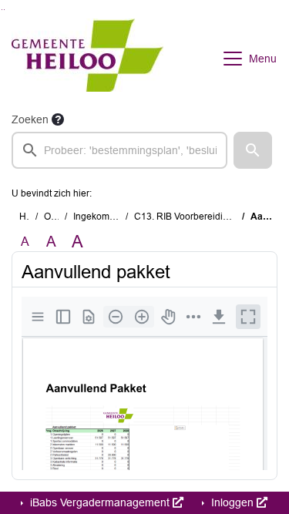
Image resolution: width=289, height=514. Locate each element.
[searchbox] (119, 150)
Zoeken (30, 119)
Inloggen (232, 502)
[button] (253, 150)
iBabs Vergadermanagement (100, 502)
